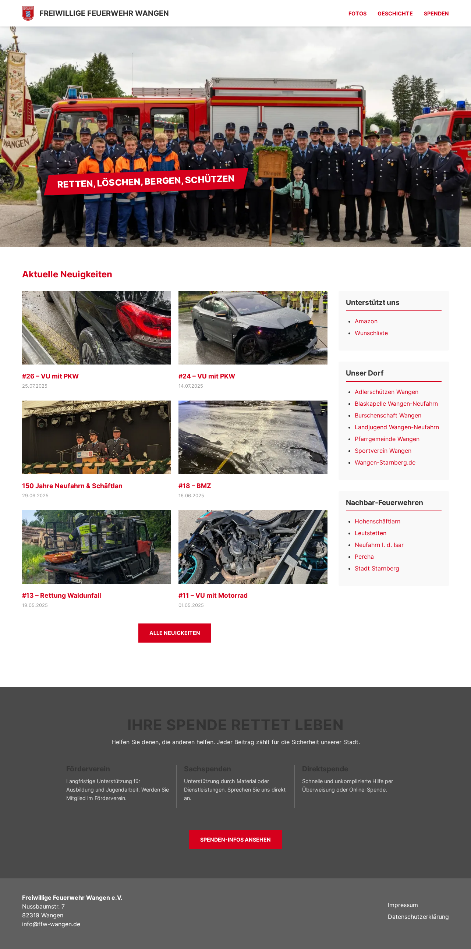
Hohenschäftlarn (377, 521)
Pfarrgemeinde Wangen (387, 438)
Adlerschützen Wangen (386, 391)
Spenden (436, 13)
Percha (364, 556)
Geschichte (395, 13)
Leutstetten (370, 533)
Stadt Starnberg (377, 568)
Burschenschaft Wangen (388, 415)
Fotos (357, 13)
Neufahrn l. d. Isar (379, 544)
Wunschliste (371, 333)
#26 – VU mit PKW (50, 376)
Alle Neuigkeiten (174, 633)
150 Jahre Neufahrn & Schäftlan (72, 486)
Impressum (403, 905)
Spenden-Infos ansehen (235, 839)
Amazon (366, 321)
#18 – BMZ (194, 486)
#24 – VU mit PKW (206, 376)
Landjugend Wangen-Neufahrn (397, 427)
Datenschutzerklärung (418, 916)
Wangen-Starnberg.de (385, 462)
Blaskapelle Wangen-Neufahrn (396, 403)
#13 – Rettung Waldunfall (61, 595)
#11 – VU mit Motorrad (213, 595)
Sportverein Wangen (383, 450)
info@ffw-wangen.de (51, 924)
